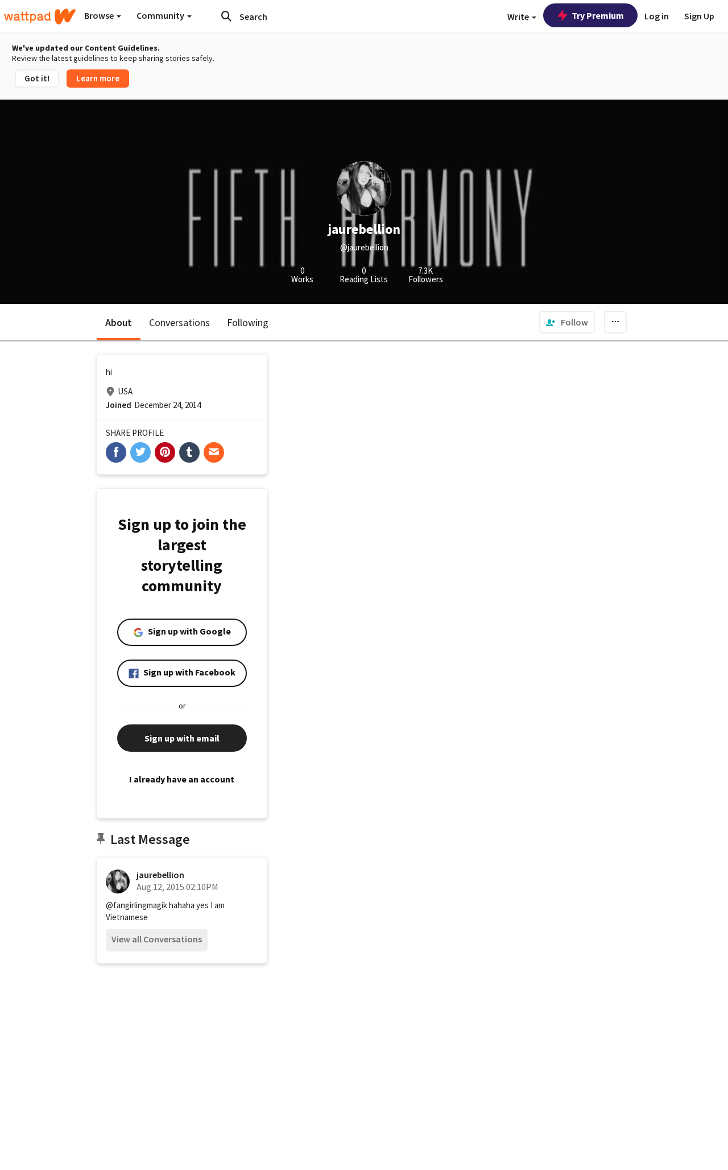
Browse (99, 15)
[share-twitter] (140, 452)
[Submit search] (226, 16)
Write (519, 16)
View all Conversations (156, 939)
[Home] (40, 16)
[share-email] (214, 452)
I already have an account (181, 779)
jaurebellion (160, 875)
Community (161, 15)
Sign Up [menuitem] (699, 16)
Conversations (179, 322)
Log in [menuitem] (656, 16)
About (118, 322)
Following (247, 322)
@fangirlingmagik (136, 905)
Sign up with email (182, 738)
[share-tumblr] (189, 452)
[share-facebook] (116, 452)
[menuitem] (567, 322)
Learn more (97, 78)
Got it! (36, 78)
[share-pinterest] (165, 452)
